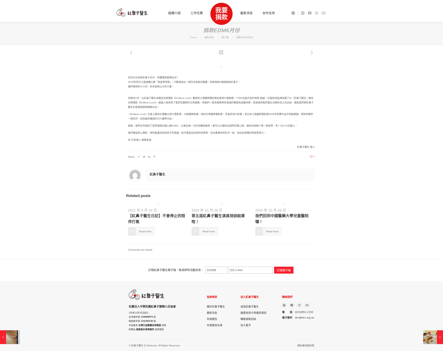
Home (193, 37)
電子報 (225, 37)
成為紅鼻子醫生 (250, 306)
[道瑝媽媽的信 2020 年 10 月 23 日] (10, 337)
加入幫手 (246, 325)
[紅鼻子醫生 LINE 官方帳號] (302, 13)
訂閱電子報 (284, 270)
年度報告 (212, 318)
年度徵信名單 (214, 325)
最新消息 (209, 37)
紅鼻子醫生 (157, 174)
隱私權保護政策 (305, 345)
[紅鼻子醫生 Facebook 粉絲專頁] (309, 13)
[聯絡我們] (323, 13)
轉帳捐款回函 (248, 318)
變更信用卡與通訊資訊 (253, 312)
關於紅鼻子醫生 (216, 306)
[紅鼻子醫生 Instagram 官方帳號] (316, 13)
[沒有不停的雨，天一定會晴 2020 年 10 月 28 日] (433, 337)
